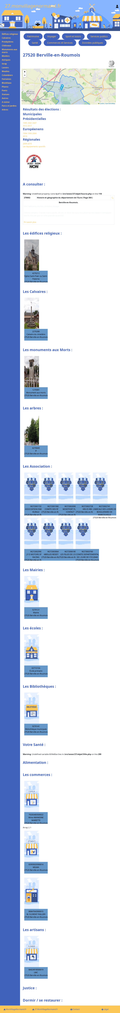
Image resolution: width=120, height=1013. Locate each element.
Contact (76, 1009)
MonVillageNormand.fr (16, 1009)
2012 (25, 125)
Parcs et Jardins (9, 105)
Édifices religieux (10, 34)
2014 (25, 136)
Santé (35, 42)
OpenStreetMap (110, 103)
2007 (34, 123)
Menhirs (5, 56)
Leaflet (101, 103)
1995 (25, 123)
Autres (5, 98)
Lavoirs (5, 67)
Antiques (6, 60)
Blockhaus (6, 83)
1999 (30, 133)
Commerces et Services (60, 42)
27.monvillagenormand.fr (33, 6)
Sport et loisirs (73, 36)
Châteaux (6, 45)
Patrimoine (33, 36)
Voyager (51, 36)
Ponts (4, 90)
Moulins (5, 71)
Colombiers (7, 75)
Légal (106, 1009)
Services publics (99, 36)
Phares (5, 86)
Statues (5, 94)
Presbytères (7, 41)
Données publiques (92, 42)
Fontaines (6, 79)
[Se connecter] (117, 6)
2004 (34, 133)
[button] (61, 88)
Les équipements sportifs (34, 146)
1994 (25, 133)
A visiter (6, 102)
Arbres (5, 109)
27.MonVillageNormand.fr (46, 1009)
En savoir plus (30, 222)
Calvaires (6, 38)
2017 (30, 125)
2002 (30, 123)
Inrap (4, 63)
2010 (30, 143)
